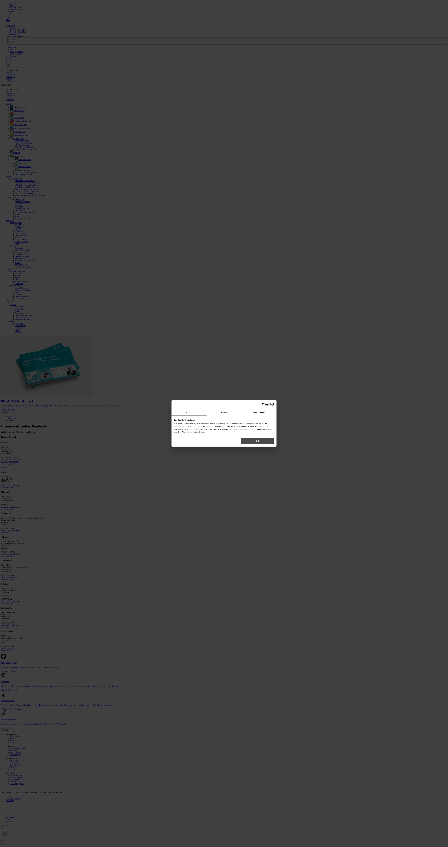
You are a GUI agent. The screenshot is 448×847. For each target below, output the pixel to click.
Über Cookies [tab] (259, 412)
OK (257, 441)
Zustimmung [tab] (189, 412)
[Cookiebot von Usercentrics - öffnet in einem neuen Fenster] (264, 404)
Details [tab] (224, 412)
